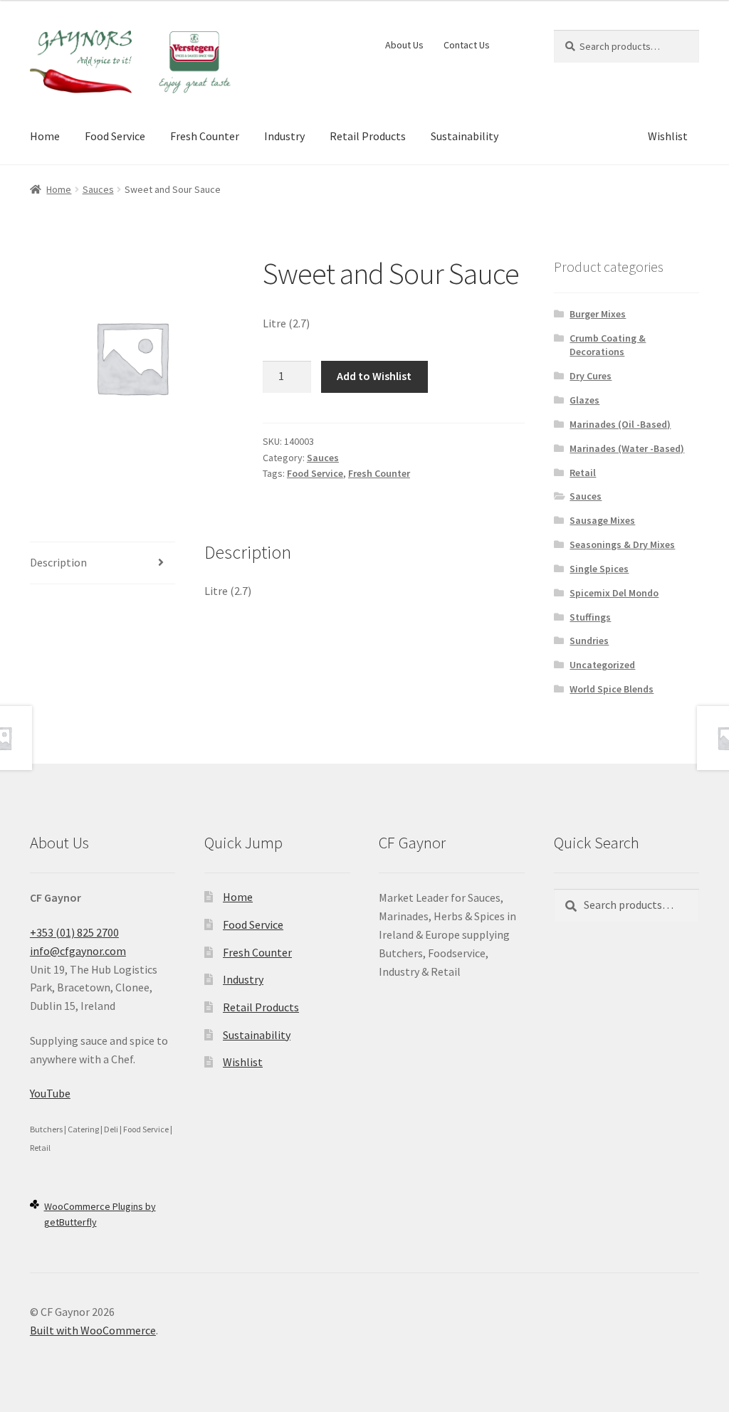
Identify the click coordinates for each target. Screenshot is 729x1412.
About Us (404, 44)
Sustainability (464, 136)
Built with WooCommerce (93, 1330)
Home (45, 136)
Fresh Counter (204, 136)
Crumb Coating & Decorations (608, 345)
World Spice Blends (612, 689)
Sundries (589, 640)
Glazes (584, 400)
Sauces (98, 189)
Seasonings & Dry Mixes (622, 544)
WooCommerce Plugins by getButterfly (100, 1214)
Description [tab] (58, 562)
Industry (284, 136)
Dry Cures (591, 375)
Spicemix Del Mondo (614, 592)
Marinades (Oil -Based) (620, 424)
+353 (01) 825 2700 (74, 932)
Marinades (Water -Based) (627, 448)
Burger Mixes (598, 313)
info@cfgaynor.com (78, 951)
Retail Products (368, 136)
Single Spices (599, 568)
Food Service (115, 136)
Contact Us (467, 44)
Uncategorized (602, 664)
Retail (583, 472)
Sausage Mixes (602, 520)
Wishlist (668, 136)
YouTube (50, 1093)
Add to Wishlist (374, 376)
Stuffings (590, 617)
